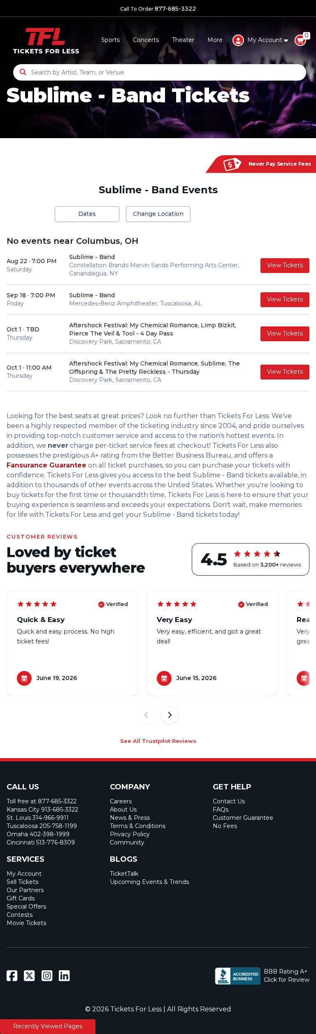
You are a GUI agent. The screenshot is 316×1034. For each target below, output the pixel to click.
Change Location (158, 213)
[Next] (169, 715)
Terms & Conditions (137, 826)
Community (127, 842)
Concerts (146, 40)
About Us (123, 809)
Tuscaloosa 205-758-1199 (42, 826)
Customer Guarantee (243, 817)
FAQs (220, 809)
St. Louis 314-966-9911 (38, 817)
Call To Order (158, 8)
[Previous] (146, 715)
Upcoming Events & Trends (149, 882)
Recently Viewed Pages (47, 1026)
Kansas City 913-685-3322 (42, 809)
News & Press (130, 817)
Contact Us (229, 801)
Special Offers (26, 906)
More (215, 40)
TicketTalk (124, 873)
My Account (24, 873)
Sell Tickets (22, 882)
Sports (110, 40)
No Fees (225, 826)
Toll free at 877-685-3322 (42, 801)
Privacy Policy (130, 834)
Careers (121, 801)
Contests (20, 914)
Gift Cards (21, 898)
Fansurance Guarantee (46, 465)
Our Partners (25, 890)
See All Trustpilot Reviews (158, 741)
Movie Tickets (26, 923)
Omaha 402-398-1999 (38, 834)
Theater (183, 40)
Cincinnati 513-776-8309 (41, 842)
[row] (158, 266)
